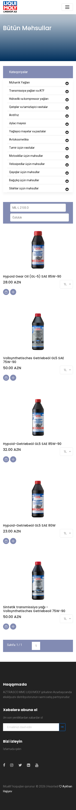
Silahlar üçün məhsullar (24, 188)
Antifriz (14, 115)
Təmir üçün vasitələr (22, 147)
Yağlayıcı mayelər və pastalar (27, 131)
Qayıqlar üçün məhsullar (24, 172)
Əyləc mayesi (17, 123)
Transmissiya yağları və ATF (26, 90)
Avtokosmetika (19, 139)
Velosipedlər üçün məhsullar (27, 164)
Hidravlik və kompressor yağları (28, 98)
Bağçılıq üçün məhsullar (24, 180)
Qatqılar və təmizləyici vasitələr (28, 107)
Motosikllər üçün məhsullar (26, 155)
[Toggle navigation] (67, 7)
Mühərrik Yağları (19, 82)
